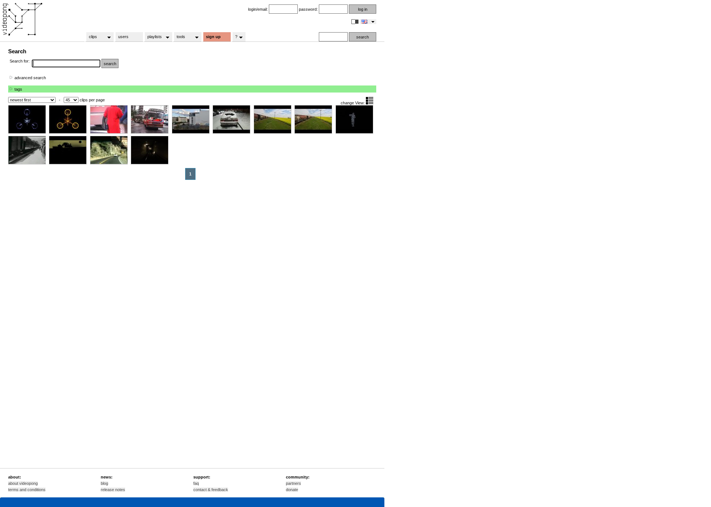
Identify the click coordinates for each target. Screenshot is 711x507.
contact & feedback (210, 489)
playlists (152, 37)
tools (178, 37)
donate (292, 489)
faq (196, 483)
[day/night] (355, 21)
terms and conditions (27, 489)
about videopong (23, 483)
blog (104, 483)
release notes (113, 489)
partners (293, 483)
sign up (213, 36)
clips (90, 37)
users (123, 36)
